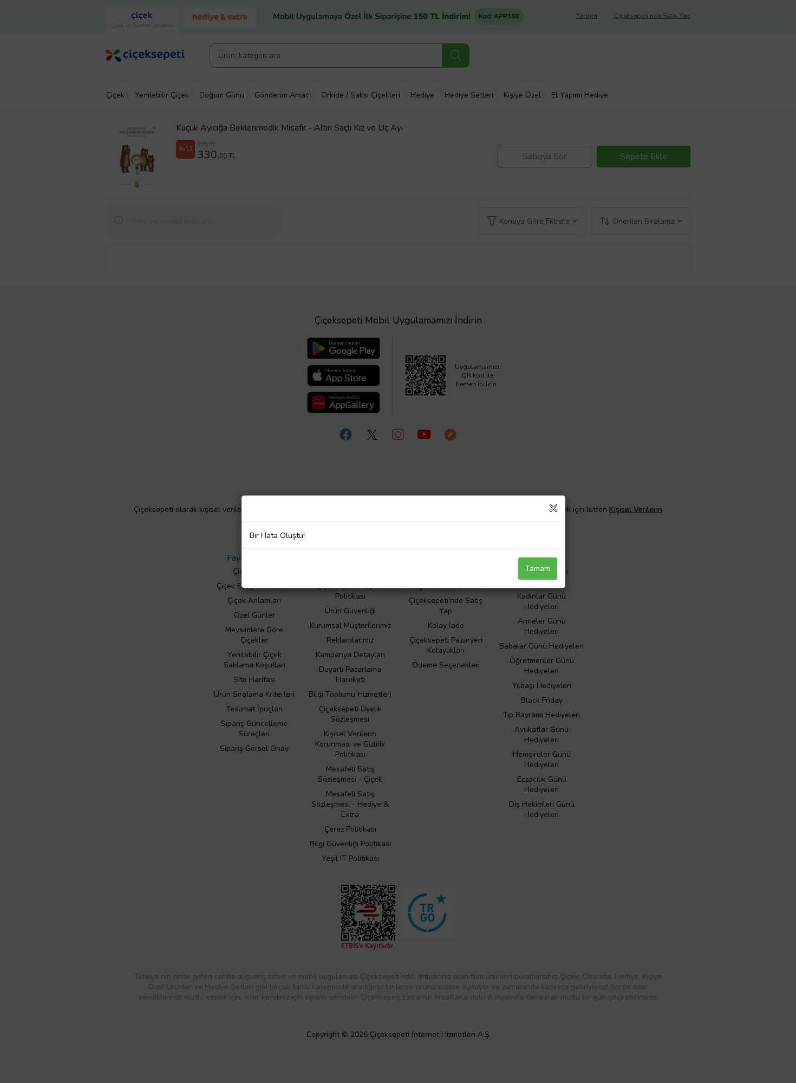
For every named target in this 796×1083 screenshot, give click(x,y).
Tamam (537, 568)
